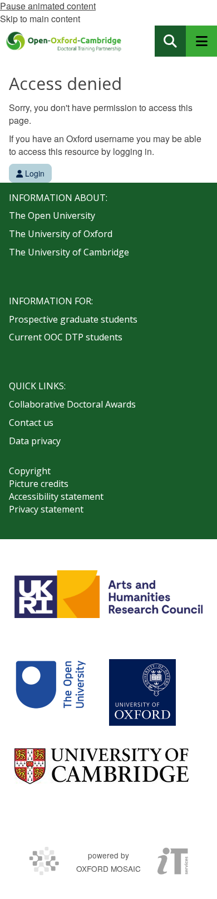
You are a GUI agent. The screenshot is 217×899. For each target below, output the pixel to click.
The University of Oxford (60, 234)
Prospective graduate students (73, 319)
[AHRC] (108, 594)
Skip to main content (40, 18)
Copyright (30, 471)
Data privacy (35, 441)
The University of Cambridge (69, 252)
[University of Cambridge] (101, 766)
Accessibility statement (56, 496)
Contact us (31, 422)
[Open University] (50, 692)
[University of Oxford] (142, 692)
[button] (170, 41)
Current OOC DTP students (65, 337)
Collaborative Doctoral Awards (72, 404)
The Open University (52, 215)
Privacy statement (46, 509)
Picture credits (38, 484)
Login (34, 173)
